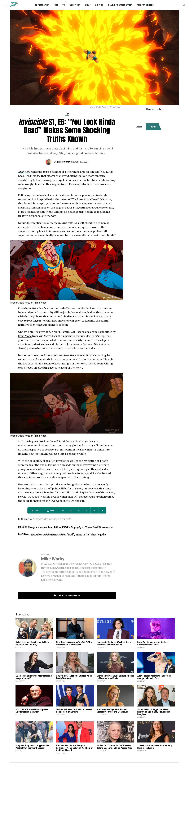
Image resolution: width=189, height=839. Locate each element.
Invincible (24, 171)
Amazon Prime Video (47, 519)
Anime (88, 5)
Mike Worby (63, 161)
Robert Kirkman (70, 184)
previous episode (92, 195)
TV (63, 5)
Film (55, 5)
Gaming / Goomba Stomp (120, 5)
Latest (139, 127)
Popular (153, 127)
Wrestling (75, 5)
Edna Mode (25, 336)
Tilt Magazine (42, 5)
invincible (65, 519)
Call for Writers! (145, 5)
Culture (99, 5)
